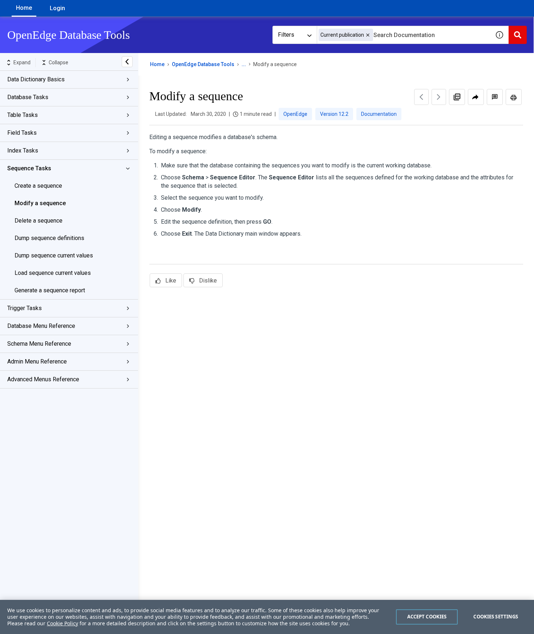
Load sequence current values (53, 272)
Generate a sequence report (50, 290)
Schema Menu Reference (39, 343)
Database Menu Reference (41, 325)
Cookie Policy (62, 623)
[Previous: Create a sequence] (421, 97)
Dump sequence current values (54, 255)
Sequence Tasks (29, 168)
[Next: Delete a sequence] (438, 97)
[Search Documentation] (518, 35)
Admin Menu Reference (37, 361)
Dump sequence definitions (49, 238)
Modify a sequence (40, 203)
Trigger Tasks (24, 308)
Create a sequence (38, 185)
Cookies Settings (495, 616)
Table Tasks (22, 114)
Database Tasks (27, 97)
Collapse (58, 62)
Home (24, 7)
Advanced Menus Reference (43, 379)
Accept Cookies (427, 616)
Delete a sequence (38, 220)
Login (57, 8)
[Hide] (127, 61)
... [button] (244, 64)
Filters (286, 34)
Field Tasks (22, 132)
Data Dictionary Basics (36, 79)
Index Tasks (22, 150)
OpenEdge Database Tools (203, 64)
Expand (22, 62)
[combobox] (403, 35)
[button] (368, 35)
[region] (267, 617)
